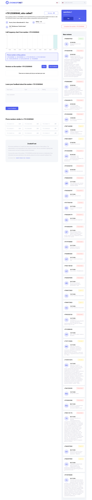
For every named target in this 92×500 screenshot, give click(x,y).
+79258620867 (73, 81)
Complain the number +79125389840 (74, 26)
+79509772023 (73, 290)
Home (7, 10)
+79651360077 (73, 139)
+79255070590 (73, 278)
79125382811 (13, 128)
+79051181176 (73, 413)
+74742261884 (73, 400)
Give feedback (53, 66)
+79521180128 (73, 265)
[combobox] (63, 2)
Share (44, 66)
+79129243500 (73, 114)
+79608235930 (73, 178)
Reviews (50, 13)
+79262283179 (73, 100)
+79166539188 (73, 50)
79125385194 (13, 133)
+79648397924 (73, 38)
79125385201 (31, 133)
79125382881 (31, 128)
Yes (68, 18)
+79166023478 (73, 226)
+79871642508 (73, 126)
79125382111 (48, 124)
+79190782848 (68, 475)
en (58, 2)
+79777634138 (73, 202)
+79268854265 (73, 253)
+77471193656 (73, 341)
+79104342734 (73, 166)
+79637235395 (73, 388)
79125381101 (13, 124)
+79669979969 (73, 446)
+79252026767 (73, 190)
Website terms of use (20, 158)
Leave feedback (12, 108)
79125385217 (48, 133)
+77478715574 (73, 360)
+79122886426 (68, 329)
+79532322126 (73, 314)
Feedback (28, 158)
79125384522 (48, 128)
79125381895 (31, 124)
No (79, 18)
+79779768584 (73, 241)
